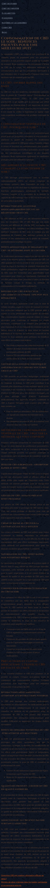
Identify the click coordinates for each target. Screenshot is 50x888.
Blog (4, 32)
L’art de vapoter (10, 8)
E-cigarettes (8, 13)
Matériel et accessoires (14, 23)
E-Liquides (7, 18)
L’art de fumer (9, 3)
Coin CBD (7, 27)
